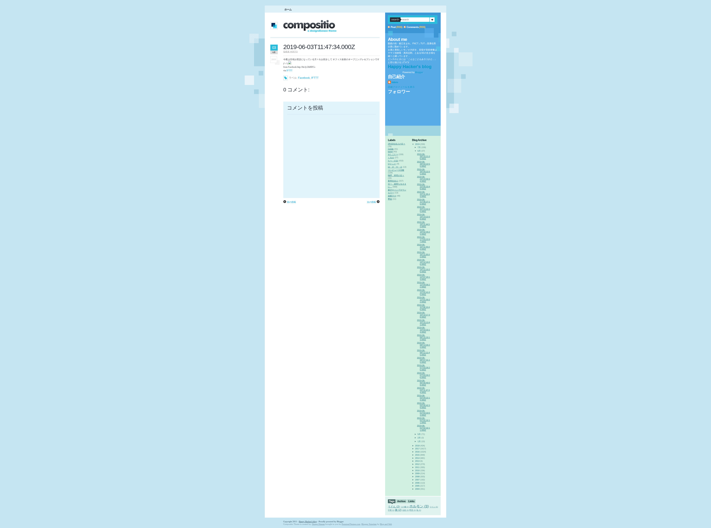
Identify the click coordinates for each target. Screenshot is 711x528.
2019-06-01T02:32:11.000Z (423, 420)
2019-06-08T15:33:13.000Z (423, 337)
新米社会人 (393, 181)
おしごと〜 (393, 154)
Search (432, 19)
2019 (417, 144)
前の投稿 (291, 202)
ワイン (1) (434, 507)
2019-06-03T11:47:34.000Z (319, 46)
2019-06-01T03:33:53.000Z (423, 413)
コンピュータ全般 (396, 170)
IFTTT (289, 70)
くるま (391, 157)
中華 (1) (391, 510)
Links (411, 501)
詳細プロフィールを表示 (401, 87)
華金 (390, 199)
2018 (417, 446)
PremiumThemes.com (351, 524)
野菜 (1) (412, 510)
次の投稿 (371, 202)
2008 (417, 476)
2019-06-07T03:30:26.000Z (423, 367)
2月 (419, 438)
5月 (419, 434)
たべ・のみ (393, 161)
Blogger (419, 72)
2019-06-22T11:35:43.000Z (423, 194)
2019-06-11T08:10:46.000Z (423, 307)
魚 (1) (418, 510)
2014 (417, 458)
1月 (419, 441)
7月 (419, 147)
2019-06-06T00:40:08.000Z (423, 382)
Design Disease (318, 524)
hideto (395, 82)
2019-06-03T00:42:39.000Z (423, 405)
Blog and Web (386, 524)
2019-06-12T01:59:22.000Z (423, 299)
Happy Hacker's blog (410, 66)
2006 (417, 483)
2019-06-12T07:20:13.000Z (423, 277)
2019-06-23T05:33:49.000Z (423, 186)
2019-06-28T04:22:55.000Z (423, 164)
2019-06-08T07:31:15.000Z (423, 360)
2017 (417, 448)
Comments (413, 27)
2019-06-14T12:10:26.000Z (423, 262)
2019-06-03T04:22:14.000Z (423, 397)
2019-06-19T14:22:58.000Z (423, 216)
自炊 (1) (405, 510)
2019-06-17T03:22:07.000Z (423, 239)
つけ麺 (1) (404, 507)
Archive (401, 501)
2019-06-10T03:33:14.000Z (423, 329)
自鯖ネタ (392, 196)
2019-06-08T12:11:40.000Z (423, 352)
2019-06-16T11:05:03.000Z (423, 247)
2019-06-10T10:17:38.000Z (423, 314)
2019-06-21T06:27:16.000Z (423, 201)
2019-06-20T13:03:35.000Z (423, 209)
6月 (419, 151)
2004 (417, 489)
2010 (417, 470)
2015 (417, 455)
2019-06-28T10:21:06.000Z (423, 156)
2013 (417, 461)
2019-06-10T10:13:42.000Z (423, 322)
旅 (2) (398, 509)
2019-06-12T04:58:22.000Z (423, 284)
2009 (417, 473)
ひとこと (392, 164)
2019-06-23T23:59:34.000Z (423, 179)
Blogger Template (369, 524)
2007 (417, 480)
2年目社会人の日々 (396, 144)
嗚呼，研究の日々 (396, 175)
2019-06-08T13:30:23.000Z (423, 345)
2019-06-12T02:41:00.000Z (423, 292)
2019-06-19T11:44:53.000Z (423, 224)
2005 (417, 486)
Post (393, 27)
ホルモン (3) (419, 506)
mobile (391, 149)
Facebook (304, 77)
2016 (417, 452)
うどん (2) (394, 506)
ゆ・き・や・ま (395, 167)
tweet (390, 151)
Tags (391, 501)
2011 (417, 467)
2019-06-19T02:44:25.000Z (423, 232)
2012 (417, 464)
